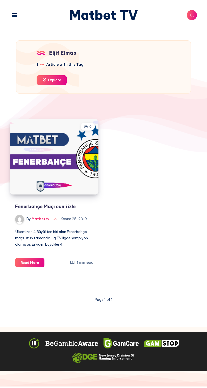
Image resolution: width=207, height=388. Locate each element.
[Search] (192, 15)
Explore (54, 80)
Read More (32, 263)
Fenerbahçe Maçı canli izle (45, 206)
